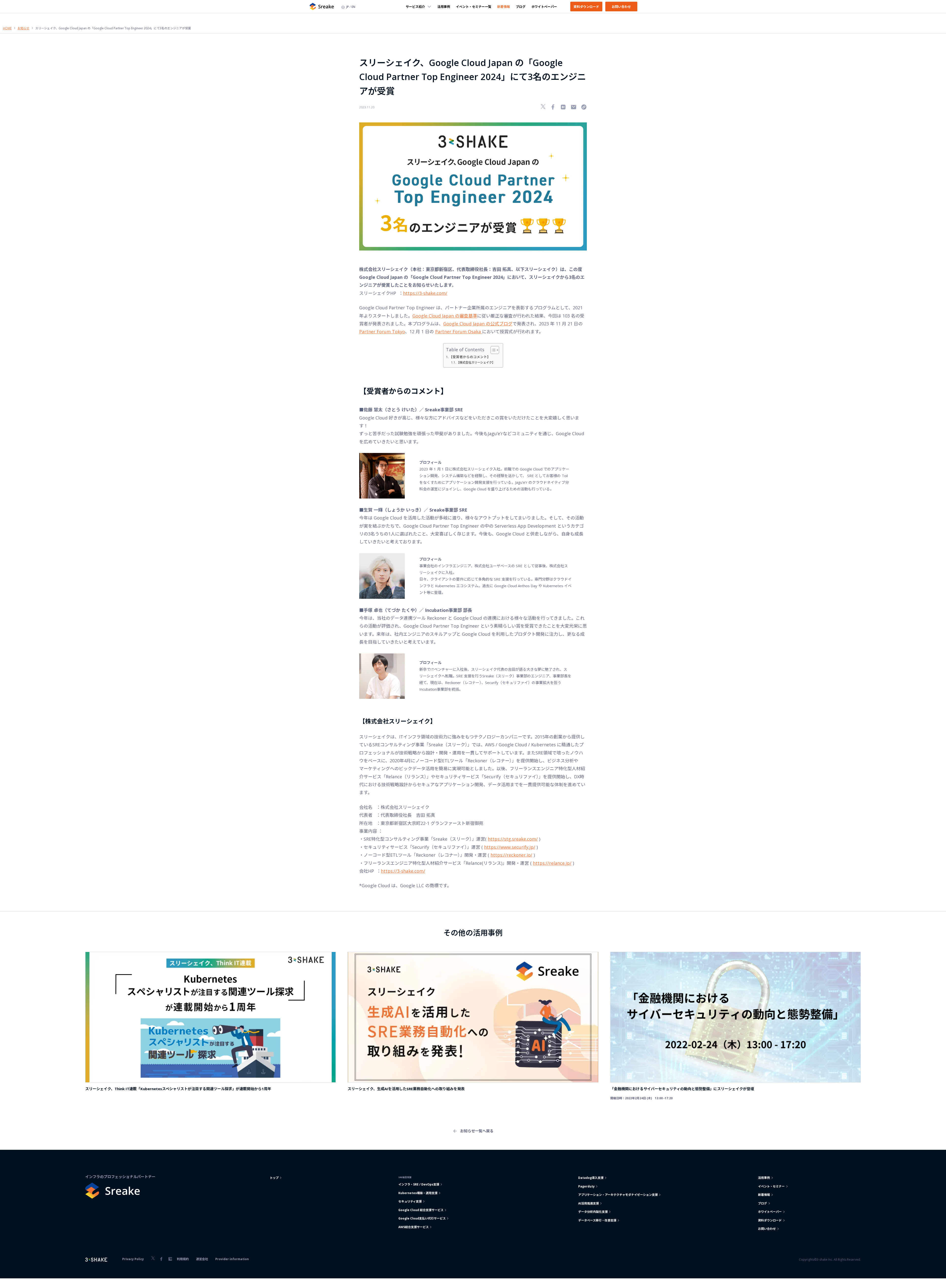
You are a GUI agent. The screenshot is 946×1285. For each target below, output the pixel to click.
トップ (274, 1178)
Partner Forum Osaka (458, 331)
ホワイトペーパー (544, 6)
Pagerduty (586, 1186)
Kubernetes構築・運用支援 (418, 1193)
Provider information (232, 1259)
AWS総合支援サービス (413, 1227)
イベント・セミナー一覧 (473, 6)
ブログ (520, 6)
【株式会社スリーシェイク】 (475, 362)
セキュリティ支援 (410, 1201)
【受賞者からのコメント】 (469, 357)
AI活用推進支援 (588, 1203)
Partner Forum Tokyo (382, 331)
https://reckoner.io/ (511, 855)
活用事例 (443, 6)
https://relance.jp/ (552, 863)
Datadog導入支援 (591, 1178)
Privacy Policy (133, 1259)
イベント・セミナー (771, 1186)
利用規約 (183, 1259)
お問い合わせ (621, 6)
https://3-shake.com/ (425, 293)
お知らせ (23, 28)
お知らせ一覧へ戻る (476, 1130)
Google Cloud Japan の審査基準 (444, 316)
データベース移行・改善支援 (597, 1220)
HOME (7, 28)
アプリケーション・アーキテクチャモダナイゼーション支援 (618, 1195)
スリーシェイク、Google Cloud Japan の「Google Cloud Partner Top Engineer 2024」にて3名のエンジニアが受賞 (113, 28)
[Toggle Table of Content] (492, 350)
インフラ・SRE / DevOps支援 (418, 1184)
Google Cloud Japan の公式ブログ (477, 324)
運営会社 (202, 1259)
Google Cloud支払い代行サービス (422, 1218)
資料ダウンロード (586, 6)
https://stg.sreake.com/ (513, 839)
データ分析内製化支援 (593, 1212)
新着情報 (503, 6)
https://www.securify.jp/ (509, 847)
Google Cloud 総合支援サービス (420, 1210)
